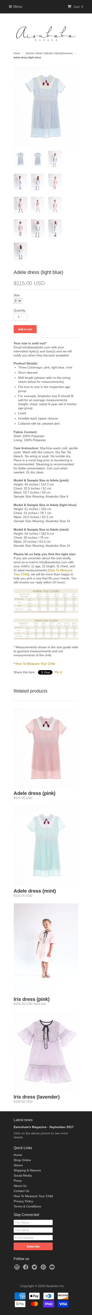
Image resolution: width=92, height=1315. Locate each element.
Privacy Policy (23, 1201)
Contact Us (21, 1191)
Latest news (23, 1120)
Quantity (19, 310)
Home (18, 1155)
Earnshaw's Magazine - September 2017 (44, 1127)
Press (18, 1180)
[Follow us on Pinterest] (44, 1268)
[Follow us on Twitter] (35, 1268)
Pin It (58, 672)
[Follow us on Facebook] (26, 1268)
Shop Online (22, 1160)
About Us (20, 1186)
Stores (18, 1165)
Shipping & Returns (27, 1170)
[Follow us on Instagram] (17, 1268)
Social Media (23, 1175)
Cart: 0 (78, 6)
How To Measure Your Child (35, 663)
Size (17, 295)
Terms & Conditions (27, 1206)
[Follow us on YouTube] (52, 1268)
